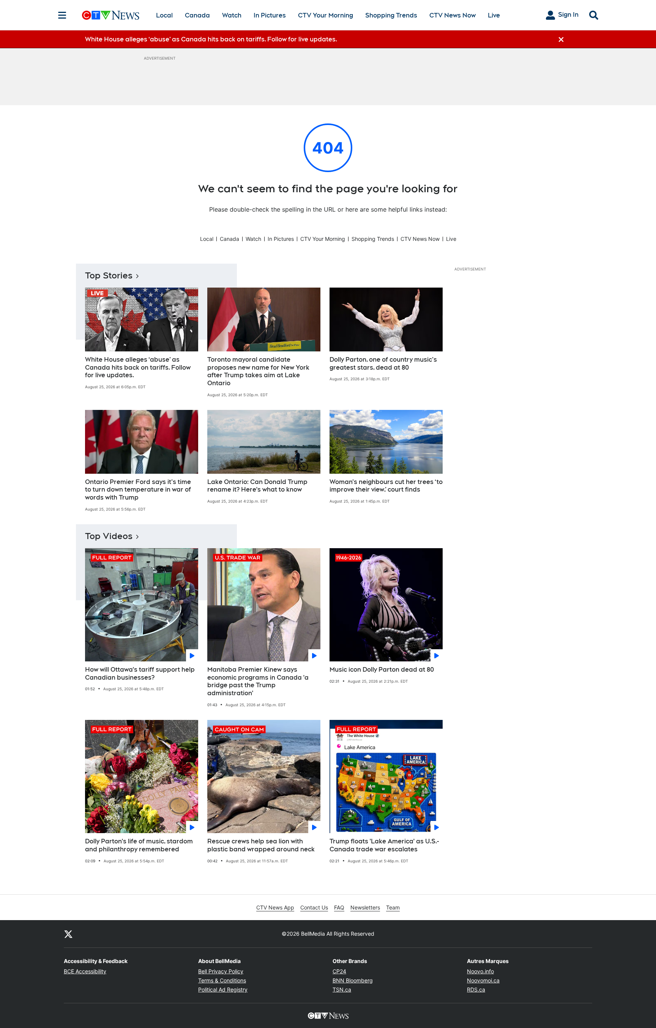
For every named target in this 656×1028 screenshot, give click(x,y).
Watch (231, 15)
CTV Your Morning (325, 15)
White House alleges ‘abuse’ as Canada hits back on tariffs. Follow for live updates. (138, 367)
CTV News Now (452, 15)
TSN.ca (342, 989)
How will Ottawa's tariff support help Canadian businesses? (140, 673)
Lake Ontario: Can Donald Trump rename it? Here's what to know (257, 485)
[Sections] (62, 15)
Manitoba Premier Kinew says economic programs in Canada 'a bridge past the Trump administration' (258, 681)
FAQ (339, 907)
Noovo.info (480, 971)
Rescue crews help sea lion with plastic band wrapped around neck (261, 845)
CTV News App (275, 907)
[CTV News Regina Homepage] (110, 15)
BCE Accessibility (85, 971)
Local (164, 15)
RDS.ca (476, 989)
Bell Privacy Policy (220, 971)
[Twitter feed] (68, 933)
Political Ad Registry (223, 989)
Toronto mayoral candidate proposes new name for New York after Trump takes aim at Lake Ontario (258, 371)
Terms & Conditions (222, 980)
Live (494, 15)
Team (393, 907)
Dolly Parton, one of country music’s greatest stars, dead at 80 (383, 363)
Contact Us (314, 907)
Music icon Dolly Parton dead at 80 (382, 669)
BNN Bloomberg (353, 980)
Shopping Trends (391, 15)
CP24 (339, 971)
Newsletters (365, 907)
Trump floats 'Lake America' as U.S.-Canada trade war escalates (384, 845)
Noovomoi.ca (483, 980)
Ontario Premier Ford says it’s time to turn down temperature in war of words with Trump (138, 489)
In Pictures (270, 15)
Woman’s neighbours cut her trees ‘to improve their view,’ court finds (386, 485)
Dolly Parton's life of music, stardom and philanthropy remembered (139, 845)
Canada (197, 15)
